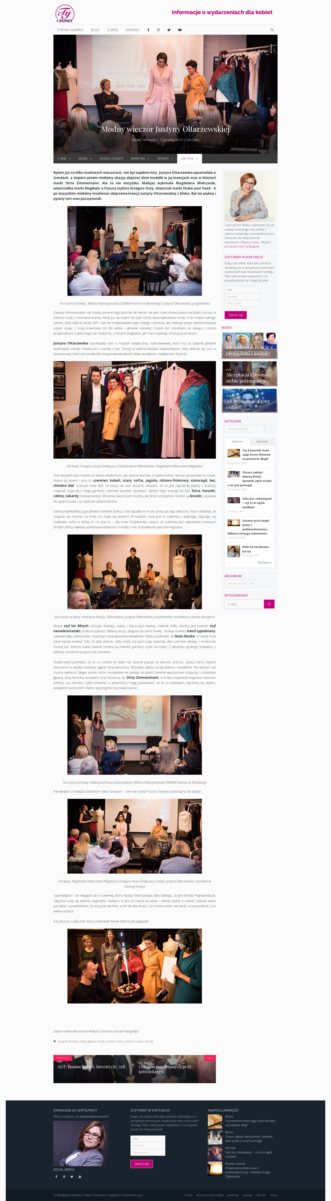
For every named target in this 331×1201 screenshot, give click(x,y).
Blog (95, 30)
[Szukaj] (269, 604)
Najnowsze (262, 441)
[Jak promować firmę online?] (250, 410)
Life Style (192, 140)
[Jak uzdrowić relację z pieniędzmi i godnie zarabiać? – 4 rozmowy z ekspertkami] (250, 356)
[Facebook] (56, 1177)
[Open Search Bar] (272, 30)
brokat (73, 1041)
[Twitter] (72, 1177)
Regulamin (114, 1195)
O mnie (112, 30)
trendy (149, 1041)
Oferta (274, 1195)
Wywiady (163, 158)
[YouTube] (80, 1177)
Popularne (237, 441)
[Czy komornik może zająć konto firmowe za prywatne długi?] (234, 456)
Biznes (83, 158)
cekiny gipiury (87, 1041)
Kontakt (133, 30)
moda (101, 1041)
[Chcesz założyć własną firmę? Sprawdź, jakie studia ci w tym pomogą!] (234, 476)
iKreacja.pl (137, 1195)
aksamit (63, 1041)
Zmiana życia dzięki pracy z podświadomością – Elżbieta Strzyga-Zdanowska (248, 1172)
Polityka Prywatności (94, 1195)
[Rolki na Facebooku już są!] (234, 557)
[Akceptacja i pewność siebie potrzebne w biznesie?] (250, 384)
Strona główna (70, 30)
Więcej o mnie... (251, 242)
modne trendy (134, 1041)
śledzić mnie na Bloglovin (244, 246)
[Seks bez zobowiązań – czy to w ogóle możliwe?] (234, 502)
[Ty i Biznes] (65, 13)
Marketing (138, 158)
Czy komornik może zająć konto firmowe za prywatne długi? (256, 454)
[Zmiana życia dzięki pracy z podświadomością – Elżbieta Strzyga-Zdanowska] (234, 525)
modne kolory (115, 1041)
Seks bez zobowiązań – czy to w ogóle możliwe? (257, 503)
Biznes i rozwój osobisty (210, 1195)
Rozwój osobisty (111, 158)
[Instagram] (64, 1177)
